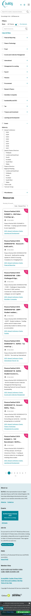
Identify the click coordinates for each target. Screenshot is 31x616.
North (7, 157)
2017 (7, 148)
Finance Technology (10, 43)
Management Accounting (11, 66)
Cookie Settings (27, 614)
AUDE (7, 569)
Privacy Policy (18, 578)
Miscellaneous (8, 192)
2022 (7, 139)
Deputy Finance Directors (11, 150)
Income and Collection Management (14, 54)
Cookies (11, 578)
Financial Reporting (9, 37)
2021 (7, 141)
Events (6, 123)
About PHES (4, 559)
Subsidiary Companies (10, 95)
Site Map (19, 580)
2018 (7, 146)
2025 (7, 132)
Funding (6, 333)
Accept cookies (24, 612)
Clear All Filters (6, 33)
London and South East (12, 155)
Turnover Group (8, 187)
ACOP (3, 569)
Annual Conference (9, 130)
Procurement (8, 83)
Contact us (10, 502)
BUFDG (3, 491)
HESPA (7, 571)
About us (3, 502)
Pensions (6, 77)
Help (10, 583)
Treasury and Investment (11, 112)
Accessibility (4, 578)
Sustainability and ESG (10, 100)
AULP (11, 569)
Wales (7, 164)
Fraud (6, 49)
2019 (7, 143)
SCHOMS (13, 571)
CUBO (3, 571)
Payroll (6, 72)
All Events (4, 523)
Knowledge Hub (5, 16)
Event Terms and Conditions (9, 580)
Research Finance (9, 89)
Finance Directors (9, 166)
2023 (7, 137)
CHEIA (20, 569)
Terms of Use (5, 583)
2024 (7, 134)
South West (9, 162)
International (8, 60)
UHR (17, 571)
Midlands (8, 152)
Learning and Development (11, 117)
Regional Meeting (9, 168)
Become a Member (7, 544)
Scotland (8, 159)
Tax (5, 106)
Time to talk (7, 184)
